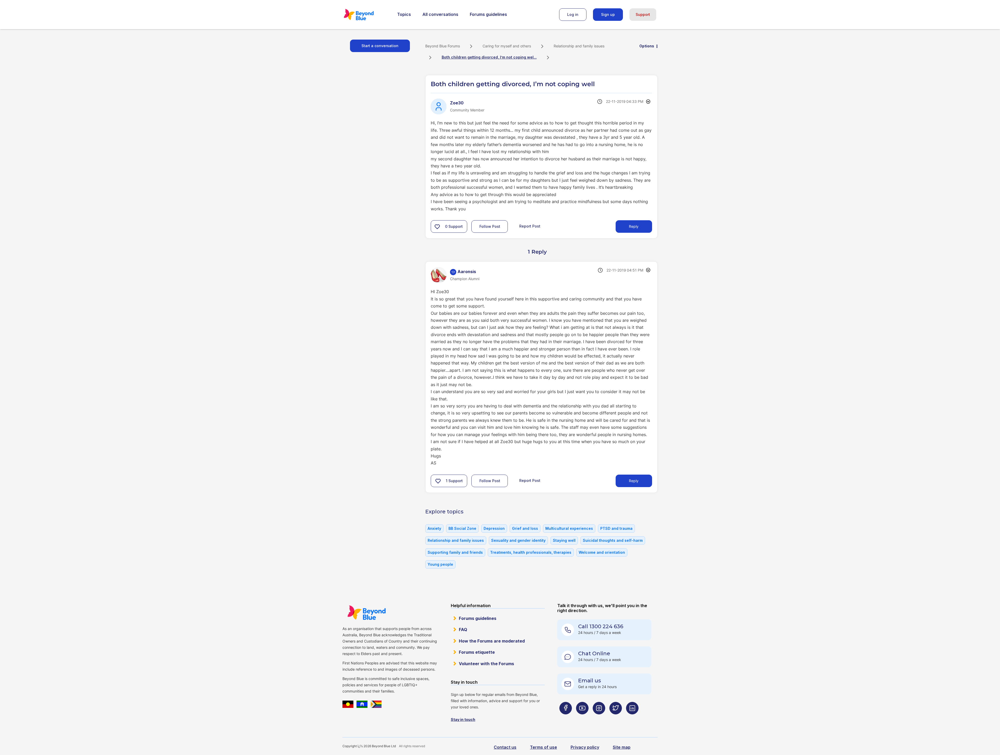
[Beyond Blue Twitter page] (615, 718)
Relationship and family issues (579, 46)
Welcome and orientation (602, 552)
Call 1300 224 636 (600, 626)
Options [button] (646, 46)
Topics (404, 14)
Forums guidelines (488, 14)
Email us (589, 680)
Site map (621, 747)
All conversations (440, 14)
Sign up (608, 14)
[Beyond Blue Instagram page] (599, 718)
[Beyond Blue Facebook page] (565, 718)
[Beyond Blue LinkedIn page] (632, 718)
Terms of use (543, 747)
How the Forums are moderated (492, 641)
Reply (634, 226)
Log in (572, 14)
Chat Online (594, 653)
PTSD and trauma (616, 528)
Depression (494, 528)
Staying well (564, 540)
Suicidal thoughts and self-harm (613, 540)
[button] (437, 226)
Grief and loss (525, 528)
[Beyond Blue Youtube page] (582, 718)
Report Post (529, 226)
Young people (440, 564)
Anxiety (434, 528)
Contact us (505, 747)
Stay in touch (463, 719)
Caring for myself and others (507, 46)
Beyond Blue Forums (366, 14)
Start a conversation (379, 45)
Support (643, 14)
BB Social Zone (462, 528)
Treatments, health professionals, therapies (530, 552)
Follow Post (489, 226)
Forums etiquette (477, 652)
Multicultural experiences (569, 528)
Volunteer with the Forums (486, 663)
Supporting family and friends (455, 552)
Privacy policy (585, 747)
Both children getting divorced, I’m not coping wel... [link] (489, 57)
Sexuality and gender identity (518, 540)
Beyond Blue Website (366, 613)
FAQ (463, 629)
